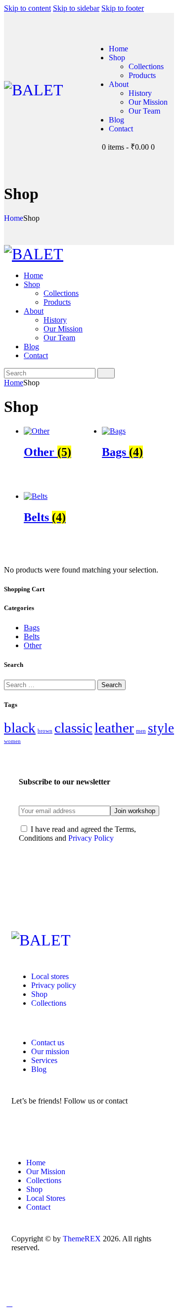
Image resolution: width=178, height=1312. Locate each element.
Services (44, 1060)
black (20, 728)
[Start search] (106, 373)
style (161, 728)
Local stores (50, 976)
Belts (32, 636)
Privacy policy (53, 985)
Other (33, 645)
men (141, 731)
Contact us (47, 1042)
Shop (39, 994)
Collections (48, 1003)
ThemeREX (82, 1238)
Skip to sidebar (76, 8)
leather (114, 728)
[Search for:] (50, 684)
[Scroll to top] (9, 1303)
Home (13, 218)
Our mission (50, 1051)
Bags (32, 627)
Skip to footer (122, 8)
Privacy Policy (91, 838)
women (12, 741)
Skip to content (27, 8)
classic (73, 728)
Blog (38, 1069)
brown (45, 731)
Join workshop (134, 811)
